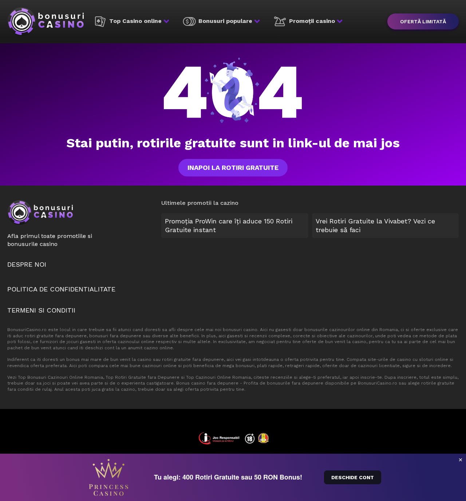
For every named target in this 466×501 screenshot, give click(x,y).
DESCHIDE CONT (352, 477)
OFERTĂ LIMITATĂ (423, 21)
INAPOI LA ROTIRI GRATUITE (233, 167)
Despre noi (26, 264)
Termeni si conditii (41, 310)
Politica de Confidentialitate (61, 289)
